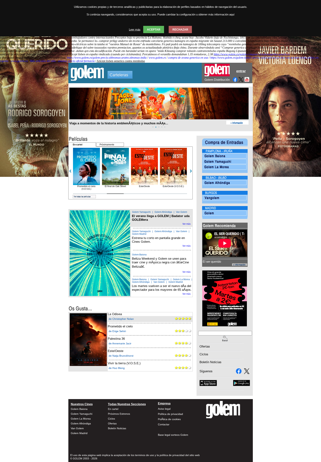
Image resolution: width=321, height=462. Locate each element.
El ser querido (212, 261)
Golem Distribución (217, 79)
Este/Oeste (115, 351)
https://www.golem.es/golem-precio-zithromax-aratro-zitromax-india (107, 57)
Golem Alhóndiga (163, 212)
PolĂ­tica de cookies (169, 419)
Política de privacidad (170, 413)
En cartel (113, 408)
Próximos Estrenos (119, 413)
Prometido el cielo (120, 326)
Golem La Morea (181, 279)
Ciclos (204, 354)
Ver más (186, 224)
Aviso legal (164, 408)
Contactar (163, 424)
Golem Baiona (139, 254)
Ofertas (205, 346)
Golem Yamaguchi (141, 212)
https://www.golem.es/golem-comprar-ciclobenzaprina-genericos (252, 54)
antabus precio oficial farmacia (76, 61)
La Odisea (115, 314)
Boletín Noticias (210, 362)
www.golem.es (157, 57)
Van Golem (181, 212)
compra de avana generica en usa (188, 57)
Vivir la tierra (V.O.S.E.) (124, 363)
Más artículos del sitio (43, 61)
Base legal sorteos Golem (173, 434)
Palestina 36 (116, 338)
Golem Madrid (139, 234)
